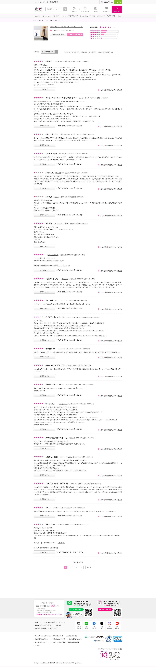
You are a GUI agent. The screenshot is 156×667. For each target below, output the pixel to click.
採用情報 (37, 645)
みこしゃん (58, 223)
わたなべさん (58, 61)
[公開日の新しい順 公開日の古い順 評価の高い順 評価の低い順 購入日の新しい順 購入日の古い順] (49, 52)
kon (60, 153)
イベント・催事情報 (40, 628)
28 (118, 30)
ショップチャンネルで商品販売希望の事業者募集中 (64, 642)
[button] (117, 639)
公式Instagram (109, 627)
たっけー (63, 457)
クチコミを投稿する (75, 34)
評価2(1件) (101, 52)
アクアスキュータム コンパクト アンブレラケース (66, 27)
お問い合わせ (61, 622)
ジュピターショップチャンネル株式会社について (49, 636)
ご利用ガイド (39, 622)
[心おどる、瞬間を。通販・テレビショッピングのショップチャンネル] (38, 9)
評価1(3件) (109, 52)
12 (118, 34)
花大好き (58, 173)
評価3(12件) (92, 52)
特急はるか (64, 134)
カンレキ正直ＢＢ (53, 255)
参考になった (44, 89)
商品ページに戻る (58, 34)
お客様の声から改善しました (43, 625)
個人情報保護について (75, 639)
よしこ (58, 300)
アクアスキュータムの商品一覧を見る (63, 30)
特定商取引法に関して (41, 639)
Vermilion (55, 508)
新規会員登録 (54, 2)
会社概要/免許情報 (72, 636)
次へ (88, 567)
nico (56, 197)
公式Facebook (94, 627)
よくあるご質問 (50, 622)
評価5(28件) (75, 52)
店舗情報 (58, 625)
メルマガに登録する (78, 627)
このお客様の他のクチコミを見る (111, 90)
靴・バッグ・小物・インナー (50, 20)
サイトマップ (53, 628)
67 (66, 438)
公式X (102, 627)
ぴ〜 (80, 98)
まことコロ (65, 279)
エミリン (70, 317)
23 (118, 32)
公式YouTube (117, 627)
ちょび (60, 524)
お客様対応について (40, 642)
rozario (61, 349)
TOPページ (37, 20)
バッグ (63, 20)
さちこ (73, 483)
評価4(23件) (84, 52)
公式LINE (86, 627)
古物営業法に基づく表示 (58, 639)
